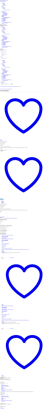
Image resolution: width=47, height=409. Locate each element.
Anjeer (4, 4)
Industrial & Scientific (4, 20)
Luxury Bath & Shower (5, 13)
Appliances (3, 73)
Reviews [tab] (3, 201)
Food (2, 30)
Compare (1, 140)
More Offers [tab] (3, 202)
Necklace (4, 65)
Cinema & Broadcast (5, 80)
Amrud (4, 3)
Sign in (2, 53)
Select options (3, 322)
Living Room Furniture (5, 75)
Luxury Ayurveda (5, 70)
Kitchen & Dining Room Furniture (7, 17)
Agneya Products (12, 257)
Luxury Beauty (3, 12)
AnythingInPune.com (3, 391)
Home (1, 86)
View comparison (2, 408)
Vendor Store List (3, 398)
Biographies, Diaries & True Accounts (7, 22)
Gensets (4, 78)
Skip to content (6, 0)
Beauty (2, 68)
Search (2, 83)
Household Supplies (4, 18)
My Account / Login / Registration (5, 396)
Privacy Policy (3, 390)
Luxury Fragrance (5, 38)
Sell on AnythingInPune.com (5, 385)
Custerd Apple (4, 62)
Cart (2, 386)
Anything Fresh (3, 60)
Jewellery (3, 6)
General (2, 23)
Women (4, 7)
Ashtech (19, 391)
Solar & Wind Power (7, 86)
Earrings (4, 8)
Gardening (4, 19)
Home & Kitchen (3, 43)
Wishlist (2, 388)
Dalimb (4, 5)
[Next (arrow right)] (1, 405)
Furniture (3, 16)
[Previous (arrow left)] (0, 405)
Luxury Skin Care (5, 14)
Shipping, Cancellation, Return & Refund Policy (7, 389)
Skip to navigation (2, 0)
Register (2, 55)
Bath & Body (4, 11)
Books (2, 21)
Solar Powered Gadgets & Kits (13, 86)
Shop (2, 387)
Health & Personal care (4, 15)
